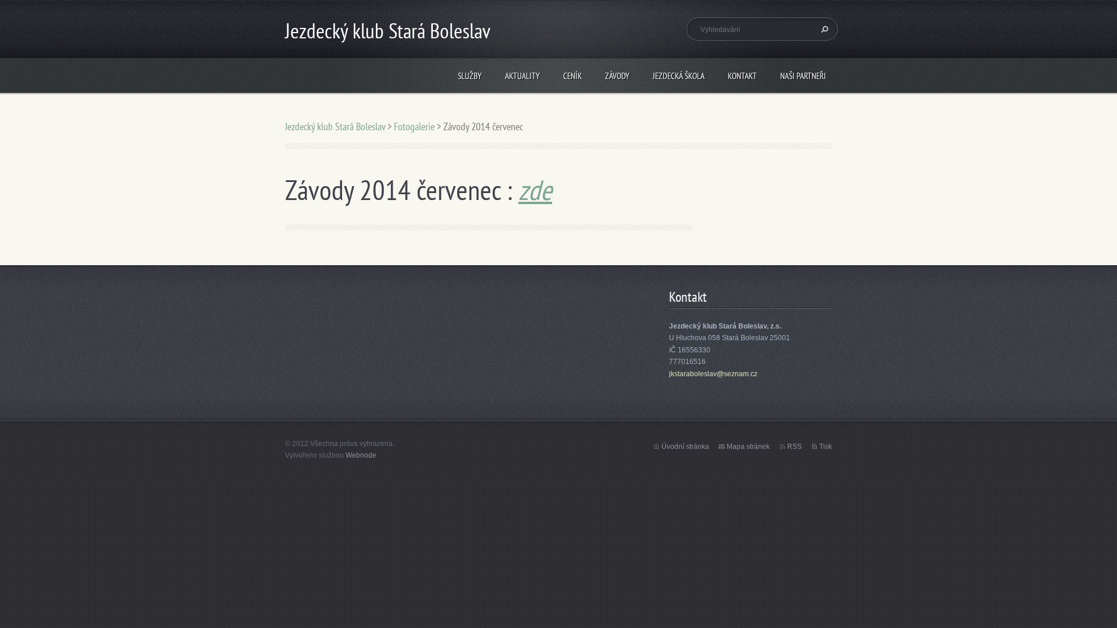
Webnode (361, 455)
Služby (470, 75)
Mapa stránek (748, 447)
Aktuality (522, 75)
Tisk (825, 447)
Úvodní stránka (685, 447)
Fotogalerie (414, 126)
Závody (617, 75)
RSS (794, 447)
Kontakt (742, 75)
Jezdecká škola (679, 75)
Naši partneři (803, 75)
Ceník (572, 75)
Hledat (823, 29)
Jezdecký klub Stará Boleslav (335, 126)
